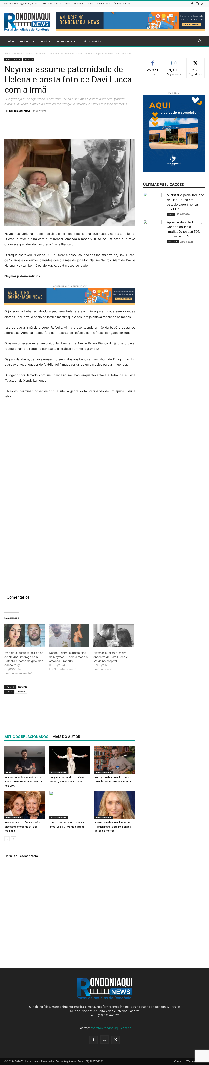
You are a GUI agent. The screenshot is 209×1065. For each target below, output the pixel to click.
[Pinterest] (27, 127)
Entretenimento (23, 53)
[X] (202, 3)
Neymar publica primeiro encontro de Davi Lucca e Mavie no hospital (110, 657)
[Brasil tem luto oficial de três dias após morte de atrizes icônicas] (24, 805)
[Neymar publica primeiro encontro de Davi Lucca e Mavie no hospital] (113, 635)
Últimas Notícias (121, 3)
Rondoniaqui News (19, 110)
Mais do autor (66, 737)
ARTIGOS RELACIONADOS (26, 737)
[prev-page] (7, 838)
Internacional (103, 3)
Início (67, 3)
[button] (200, 42)
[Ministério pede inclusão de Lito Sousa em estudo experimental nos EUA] (24, 760)
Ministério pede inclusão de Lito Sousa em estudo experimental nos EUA (23, 781)
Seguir (174, 60)
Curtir (153, 60)
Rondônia (79, 3)
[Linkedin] (46, 127)
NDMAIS (22, 686)
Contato (178, 1061)
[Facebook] (192, 3)
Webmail (191, 1061)
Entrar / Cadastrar (52, 3)
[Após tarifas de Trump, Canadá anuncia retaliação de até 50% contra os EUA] (153, 229)
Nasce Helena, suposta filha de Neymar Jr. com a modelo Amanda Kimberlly (68, 657)
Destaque (172, 241)
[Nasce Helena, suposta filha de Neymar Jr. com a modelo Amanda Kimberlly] (69, 635)
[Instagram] (197, 3)
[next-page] (13, 838)
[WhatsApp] (37, 127)
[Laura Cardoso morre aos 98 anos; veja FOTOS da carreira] (69, 805)
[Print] (55, 127)
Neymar (20, 691)
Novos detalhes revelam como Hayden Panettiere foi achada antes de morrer (112, 826)
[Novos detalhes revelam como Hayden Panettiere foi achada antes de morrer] (114, 805)
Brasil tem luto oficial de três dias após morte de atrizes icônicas (22, 826)
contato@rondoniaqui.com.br (111, 1028)
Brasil (90, 3)
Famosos (41, 53)
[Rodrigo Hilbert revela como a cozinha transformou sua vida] (114, 760)
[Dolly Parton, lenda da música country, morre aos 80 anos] (69, 760)
